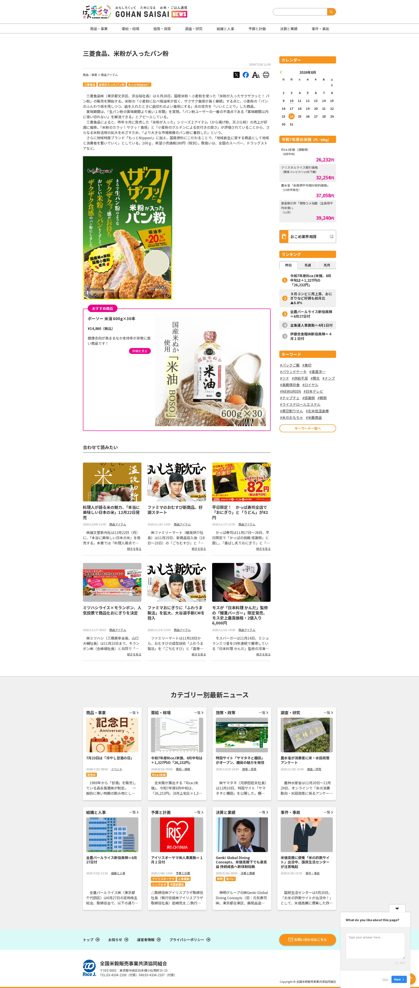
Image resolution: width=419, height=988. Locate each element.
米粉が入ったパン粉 (112, 84)
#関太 (315, 378)
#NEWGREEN (290, 391)
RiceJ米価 (159, 775)
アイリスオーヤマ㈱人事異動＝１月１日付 (177, 860)
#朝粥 (322, 397)
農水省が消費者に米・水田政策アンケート (305, 760)
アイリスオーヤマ (163, 879)
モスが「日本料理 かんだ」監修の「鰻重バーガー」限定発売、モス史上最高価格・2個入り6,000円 (240, 615)
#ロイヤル (310, 384)
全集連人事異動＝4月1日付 (311, 325)
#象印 (306, 365)
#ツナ (284, 378)
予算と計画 (257, 28)
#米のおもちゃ (291, 417)
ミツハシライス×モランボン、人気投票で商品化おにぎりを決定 (112, 610)
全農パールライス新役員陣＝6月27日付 (311, 314)
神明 (220, 879)
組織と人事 (225, 28)
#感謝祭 (308, 397)
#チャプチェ (290, 397)
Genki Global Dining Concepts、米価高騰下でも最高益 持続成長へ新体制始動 (241, 862)
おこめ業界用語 (303, 236)
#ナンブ (328, 378)
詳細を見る (140, 351)
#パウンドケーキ (293, 371)
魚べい (230, 879)
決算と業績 (288, 28)
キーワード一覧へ (308, 428)
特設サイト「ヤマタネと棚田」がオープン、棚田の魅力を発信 (240, 760)
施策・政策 (162, 28)
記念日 (91, 775)
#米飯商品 (314, 417)
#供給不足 (300, 378)
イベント (116, 769)
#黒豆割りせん (291, 410)
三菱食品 (89, 84)
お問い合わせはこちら (310, 939)
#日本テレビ (313, 391)
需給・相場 (130, 28)
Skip (385, 979)
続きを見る (134, 549)
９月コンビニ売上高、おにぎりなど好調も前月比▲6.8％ (311, 298)
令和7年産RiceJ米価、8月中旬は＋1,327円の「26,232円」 (310, 280)
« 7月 (281, 72)
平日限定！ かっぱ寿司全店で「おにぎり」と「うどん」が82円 (240, 512)
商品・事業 (90, 75)
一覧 (132, 712)
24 (291, 116)
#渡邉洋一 (317, 371)
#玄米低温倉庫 (317, 410)
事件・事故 (313, 873)
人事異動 (183, 879)
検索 (330, 11)
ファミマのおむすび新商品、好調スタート (175, 509)
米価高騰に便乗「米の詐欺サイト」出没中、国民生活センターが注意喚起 (305, 862)
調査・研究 (194, 28)
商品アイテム (109, 75)
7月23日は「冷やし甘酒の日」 (110, 757)
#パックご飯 (290, 365)
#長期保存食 (290, 384)
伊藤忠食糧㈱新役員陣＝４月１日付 (311, 336)
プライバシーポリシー (186, 939)
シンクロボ (159, 884)
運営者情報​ (146, 939)
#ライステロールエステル (300, 404)
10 (291, 100)
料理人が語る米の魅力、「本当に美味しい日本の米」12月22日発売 (111, 512)
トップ (88, 939)
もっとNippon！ (139, 84)
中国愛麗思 (177, 884)
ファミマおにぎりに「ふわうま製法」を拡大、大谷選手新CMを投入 (176, 613)
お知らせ (115, 939)
